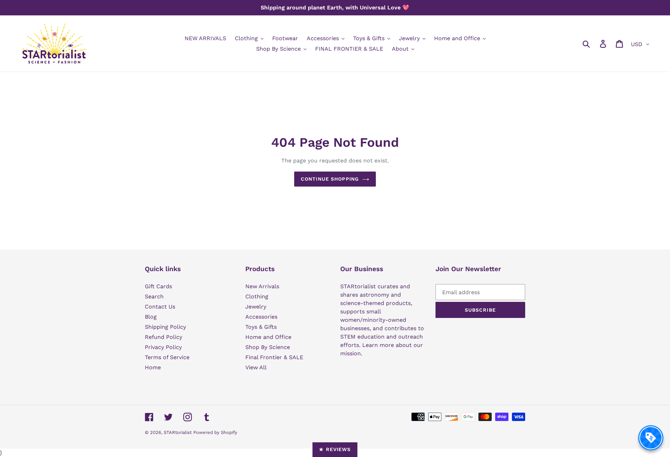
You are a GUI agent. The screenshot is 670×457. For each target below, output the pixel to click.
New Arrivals (262, 286)
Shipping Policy (165, 327)
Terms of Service (167, 357)
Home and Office (268, 337)
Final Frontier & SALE (274, 357)
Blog (151, 316)
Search (154, 296)
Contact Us (160, 306)
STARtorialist (178, 432)
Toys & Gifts (261, 327)
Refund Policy (163, 337)
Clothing (256, 296)
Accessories (261, 316)
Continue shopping (330, 179)
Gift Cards (158, 286)
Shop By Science (267, 347)
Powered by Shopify (215, 432)
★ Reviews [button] (335, 449)
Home (153, 367)
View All (256, 367)
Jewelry (255, 306)
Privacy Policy (163, 347)
